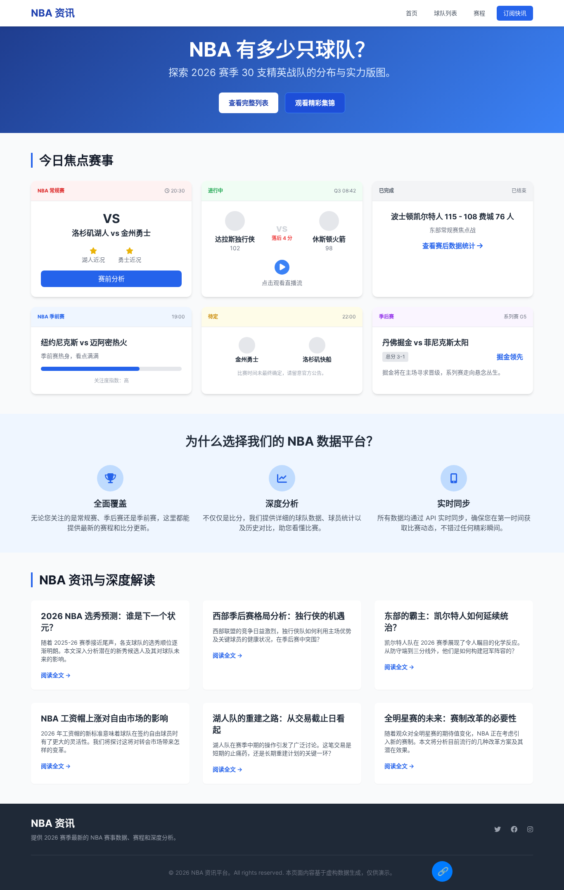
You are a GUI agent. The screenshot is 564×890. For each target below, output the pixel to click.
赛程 (479, 13)
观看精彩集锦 (315, 103)
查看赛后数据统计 (449, 246)
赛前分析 (111, 279)
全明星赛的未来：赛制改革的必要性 (450, 719)
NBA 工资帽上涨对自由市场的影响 (104, 719)
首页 (411, 13)
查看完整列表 (248, 103)
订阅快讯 (514, 13)
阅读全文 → (56, 675)
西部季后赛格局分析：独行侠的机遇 (279, 616)
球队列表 (445, 13)
